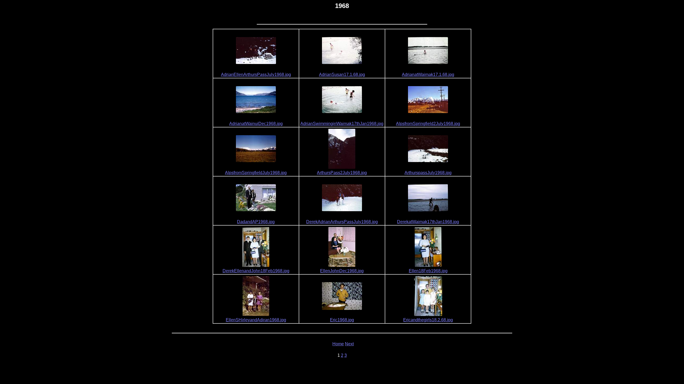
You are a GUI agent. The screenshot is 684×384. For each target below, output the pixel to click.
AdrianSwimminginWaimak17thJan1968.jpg (341, 123)
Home (338, 344)
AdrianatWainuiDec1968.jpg (256, 123)
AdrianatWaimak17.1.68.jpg (428, 74)
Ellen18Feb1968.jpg (428, 271)
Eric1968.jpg (342, 320)
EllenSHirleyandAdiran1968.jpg (256, 320)
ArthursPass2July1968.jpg (342, 172)
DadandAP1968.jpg (256, 221)
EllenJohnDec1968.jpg (342, 271)
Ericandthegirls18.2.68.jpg (428, 320)
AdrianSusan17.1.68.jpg (342, 74)
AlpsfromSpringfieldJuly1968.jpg (256, 172)
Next (349, 344)
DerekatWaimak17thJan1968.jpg (428, 221)
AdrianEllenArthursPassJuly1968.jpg (256, 74)
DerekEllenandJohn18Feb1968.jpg (256, 271)
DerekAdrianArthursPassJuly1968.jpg (342, 221)
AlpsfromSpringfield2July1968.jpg (428, 123)
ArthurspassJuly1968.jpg (428, 172)
